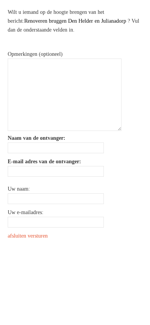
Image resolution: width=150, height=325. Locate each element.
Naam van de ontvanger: (36, 138)
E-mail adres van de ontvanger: (44, 161)
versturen (38, 236)
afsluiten (17, 236)
